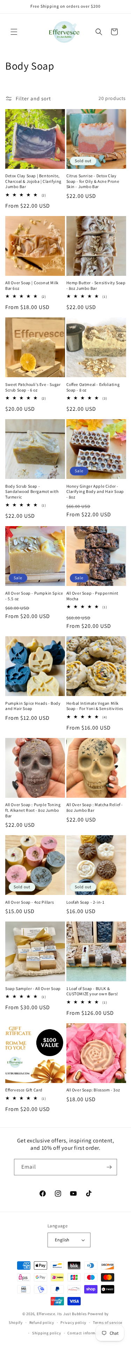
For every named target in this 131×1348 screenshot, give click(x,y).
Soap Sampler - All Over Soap (33, 988)
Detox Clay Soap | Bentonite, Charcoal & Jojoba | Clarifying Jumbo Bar (33, 181)
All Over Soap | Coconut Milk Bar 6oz (32, 285)
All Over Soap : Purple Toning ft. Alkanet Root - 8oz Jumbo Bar (32, 810)
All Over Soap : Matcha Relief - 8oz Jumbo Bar (94, 807)
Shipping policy (46, 1333)
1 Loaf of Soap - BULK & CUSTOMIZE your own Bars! (92, 991)
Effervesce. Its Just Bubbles (62, 1313)
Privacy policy (73, 1322)
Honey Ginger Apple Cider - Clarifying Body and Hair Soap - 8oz (95, 491)
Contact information (86, 1333)
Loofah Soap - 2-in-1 (85, 902)
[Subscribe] (109, 1167)
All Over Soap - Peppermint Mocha (92, 595)
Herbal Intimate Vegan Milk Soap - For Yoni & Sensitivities (95, 706)
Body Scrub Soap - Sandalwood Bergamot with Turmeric (31, 491)
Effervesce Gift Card (24, 1089)
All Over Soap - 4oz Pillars (29, 902)
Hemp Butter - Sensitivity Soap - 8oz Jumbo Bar (96, 285)
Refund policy (41, 1322)
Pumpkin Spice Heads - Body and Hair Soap (33, 706)
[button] (14, 32)
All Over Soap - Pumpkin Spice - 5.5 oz (34, 595)
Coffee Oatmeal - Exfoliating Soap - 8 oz (93, 387)
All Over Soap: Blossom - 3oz (93, 1089)
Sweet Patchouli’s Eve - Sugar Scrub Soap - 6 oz (32, 387)
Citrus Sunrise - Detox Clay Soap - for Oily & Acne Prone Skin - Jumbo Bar (92, 181)
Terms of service (107, 1322)
